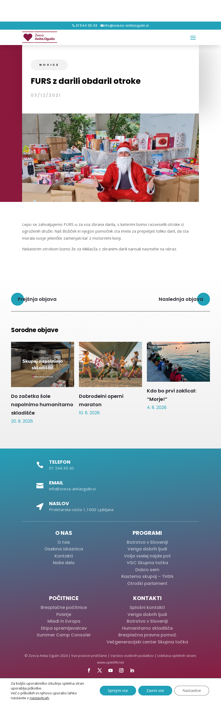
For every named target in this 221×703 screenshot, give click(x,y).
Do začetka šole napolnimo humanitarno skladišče (42, 404)
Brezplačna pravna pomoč (147, 635)
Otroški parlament (147, 583)
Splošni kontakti (147, 607)
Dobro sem (147, 570)
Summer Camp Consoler (64, 635)
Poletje (63, 614)
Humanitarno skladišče (147, 628)
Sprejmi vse (118, 690)
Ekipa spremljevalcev (64, 628)
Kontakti (63, 556)
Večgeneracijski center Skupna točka (147, 642)
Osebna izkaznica (63, 549)
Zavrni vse (155, 690)
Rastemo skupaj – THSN (147, 576)
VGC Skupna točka (147, 563)
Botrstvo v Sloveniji (147, 542)
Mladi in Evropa (63, 621)
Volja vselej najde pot (147, 556)
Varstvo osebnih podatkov (132, 655)
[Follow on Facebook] (89, 670)
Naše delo (64, 563)
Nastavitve (191, 690)
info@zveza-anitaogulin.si (126, 25)
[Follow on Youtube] (110, 670)
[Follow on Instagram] (121, 670)
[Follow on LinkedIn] (132, 670)
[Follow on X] (99, 670)
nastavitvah (39, 697)
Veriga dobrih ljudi (147, 549)
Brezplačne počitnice (64, 607)
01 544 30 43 (86, 25)
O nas (63, 542)
